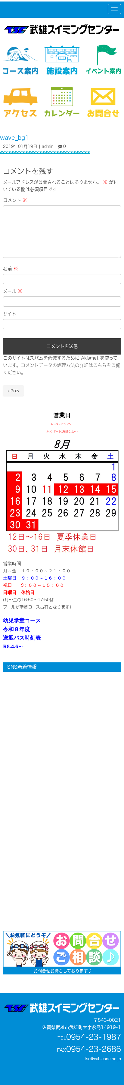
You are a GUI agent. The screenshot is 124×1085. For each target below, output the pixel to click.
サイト (9, 314)
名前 (10, 268)
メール (12, 291)
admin (48, 146)
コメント (15, 200)
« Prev (13, 390)
